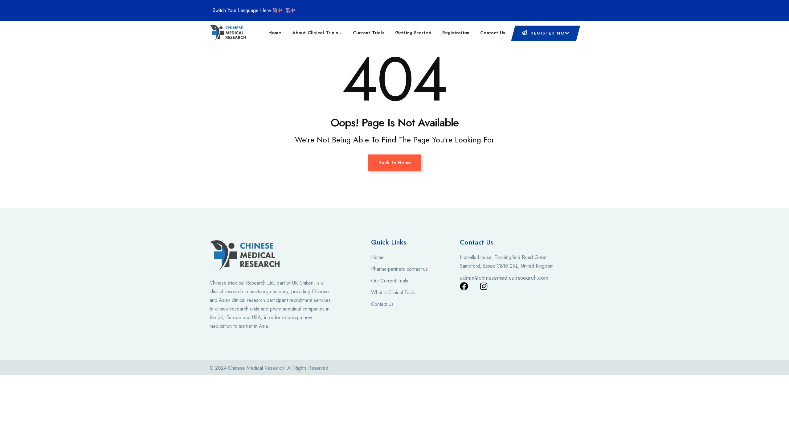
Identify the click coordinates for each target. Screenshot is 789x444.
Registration (455, 32)
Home (274, 32)
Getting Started (413, 32)
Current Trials (368, 32)
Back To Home (394, 162)
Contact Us (492, 32)
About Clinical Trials (315, 32)
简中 (277, 10)
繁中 (290, 10)
